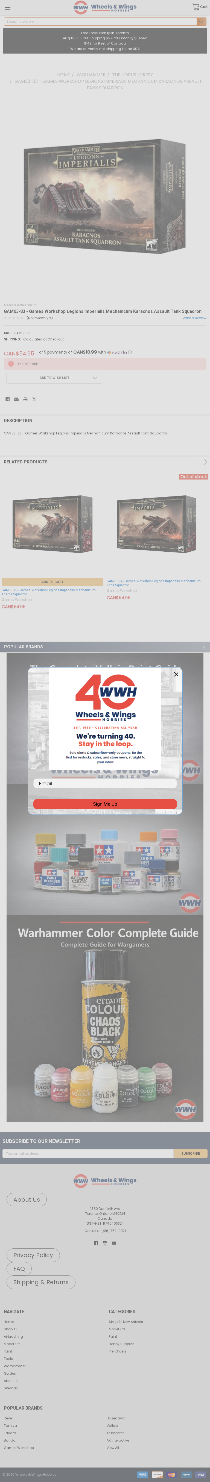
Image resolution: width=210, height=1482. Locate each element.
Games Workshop (19, 1447)
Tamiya (10, 1425)
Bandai (10, 1440)
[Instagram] (105, 1243)
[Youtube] (114, 1243)
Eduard (10, 1433)
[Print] (25, 399)
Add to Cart (52, 582)
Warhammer (14, 1366)
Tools (8, 1358)
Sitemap (11, 1388)
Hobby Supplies (122, 1344)
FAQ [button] (19, 1269)
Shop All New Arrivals (126, 1321)
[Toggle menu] (7, 7)
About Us (11, 1380)
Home (9, 1321)
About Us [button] (26, 1200)
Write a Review (194, 318)
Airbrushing (13, 1336)
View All (113, 1447)
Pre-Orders (117, 1351)
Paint (8, 1351)
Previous (194, 462)
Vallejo (112, 1425)
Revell (8, 1418)
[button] (105, 849)
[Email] (16, 399)
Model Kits (12, 1344)
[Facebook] (7, 399)
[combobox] (105, 21)
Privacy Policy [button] (33, 1255)
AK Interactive (118, 1440)
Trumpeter (115, 1433)
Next (205, 462)
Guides (10, 1373)
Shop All (10, 1329)
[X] (34, 399)
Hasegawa (116, 1418)
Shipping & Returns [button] (41, 1282)
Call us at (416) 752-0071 (105, 1230)
